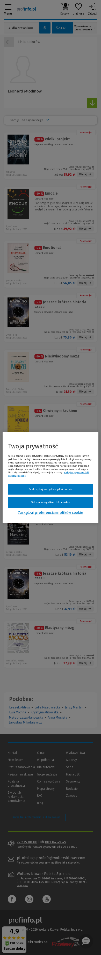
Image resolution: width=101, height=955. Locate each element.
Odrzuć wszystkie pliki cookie (50, 502)
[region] (51, 477)
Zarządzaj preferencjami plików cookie (50, 512)
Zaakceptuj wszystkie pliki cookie (50, 489)
